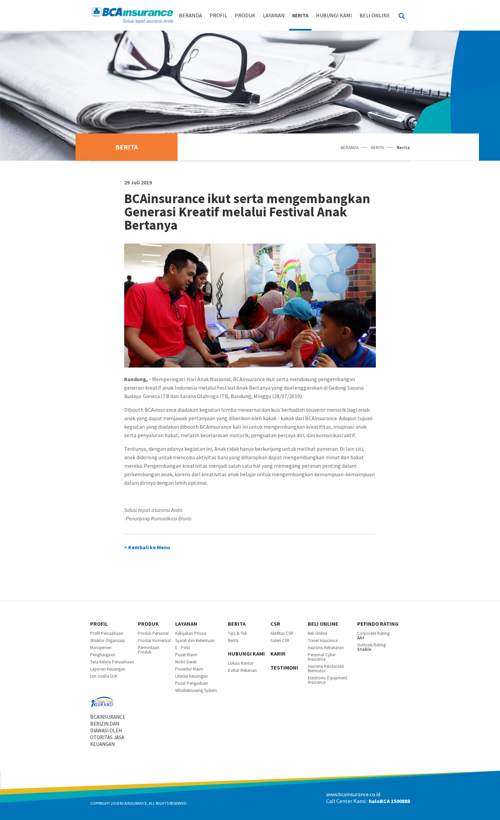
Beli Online (375, 15)
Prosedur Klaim (189, 669)
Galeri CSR (279, 640)
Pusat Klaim (186, 655)
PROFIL (218, 15)
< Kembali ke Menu (147, 547)
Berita (233, 640)
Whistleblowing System (196, 690)
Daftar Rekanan (242, 670)
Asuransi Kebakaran (326, 647)
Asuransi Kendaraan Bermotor (326, 668)
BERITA (300, 15)
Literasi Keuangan (191, 676)
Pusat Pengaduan (191, 683)
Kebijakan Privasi (190, 633)
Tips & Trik (237, 633)
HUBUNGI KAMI (334, 15)
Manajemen (101, 647)
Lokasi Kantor (240, 663)
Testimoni (284, 667)
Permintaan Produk (149, 650)
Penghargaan (102, 655)
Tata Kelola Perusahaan (112, 662)
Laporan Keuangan (108, 669)
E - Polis (182, 647)
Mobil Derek (186, 662)
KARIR (277, 653)
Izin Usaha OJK (103, 676)
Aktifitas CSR (281, 633)
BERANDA (190, 15)
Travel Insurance (322, 640)
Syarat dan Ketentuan (195, 640)
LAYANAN (274, 15)
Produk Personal (153, 633)
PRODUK (245, 15)
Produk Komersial (154, 640)
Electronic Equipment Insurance (327, 680)
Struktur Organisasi (107, 640)
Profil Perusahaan (106, 633)
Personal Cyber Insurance (322, 657)
